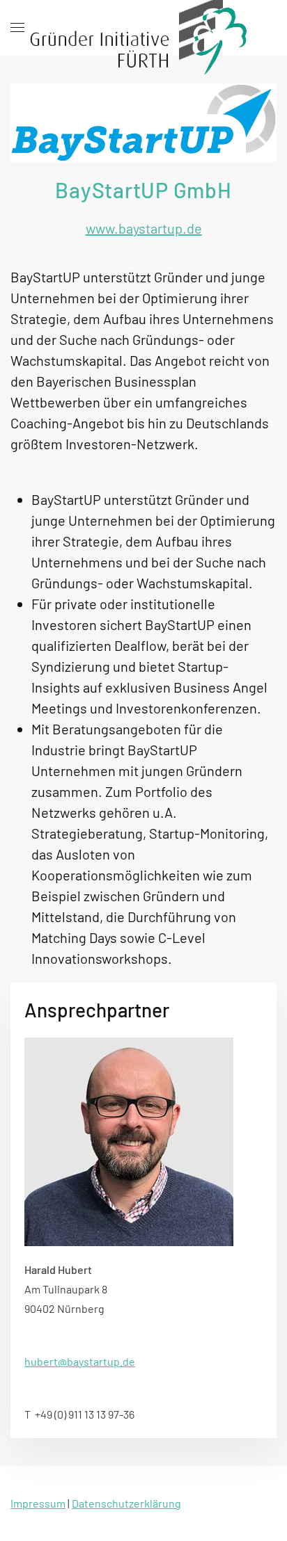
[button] (17, 28)
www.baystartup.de (144, 228)
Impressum (37, 1503)
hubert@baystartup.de (79, 1361)
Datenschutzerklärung (126, 1503)
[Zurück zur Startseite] (143, 28)
